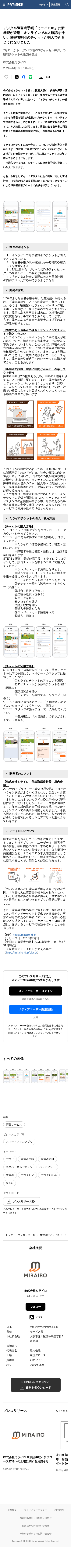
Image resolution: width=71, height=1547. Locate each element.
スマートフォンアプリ (19, 1141)
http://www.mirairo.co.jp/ (44, 1326)
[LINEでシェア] (30, 77)
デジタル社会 (49, 1175)
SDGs (9, 1182)
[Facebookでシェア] (24, 77)
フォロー (35, 1306)
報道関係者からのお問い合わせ (35, 1517)
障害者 (10, 1175)
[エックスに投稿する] (17, 77)
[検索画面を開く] (67, 4)
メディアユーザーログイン (36, 990)
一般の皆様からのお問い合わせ (35, 1533)
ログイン (43, 4)
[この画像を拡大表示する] (16, 1076)
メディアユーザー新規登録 (36, 1009)
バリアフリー (47, 1166)
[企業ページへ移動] (35, 1270)
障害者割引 (47, 1159)
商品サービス (14, 1124)
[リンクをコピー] (48, 77)
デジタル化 (27, 1175)
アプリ (10, 1159)
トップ (9, 1235)
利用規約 (59, 1509)
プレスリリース (26, 1235)
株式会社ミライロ (50, 1235)
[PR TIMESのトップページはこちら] (15, 4)
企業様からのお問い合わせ (35, 1525)
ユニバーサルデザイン (19, 1166)
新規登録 (55, 4)
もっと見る (61, 1410)
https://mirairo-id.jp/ (24, 934)
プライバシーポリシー (35, 1509)
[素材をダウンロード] (41, 77)
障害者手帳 (27, 1159)
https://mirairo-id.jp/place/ (21, 952)
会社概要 (12, 1509)
